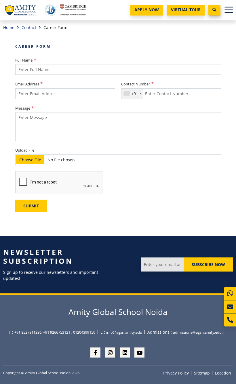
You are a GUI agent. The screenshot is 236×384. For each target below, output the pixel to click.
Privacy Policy (176, 373)
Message (22, 108)
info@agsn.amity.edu (124, 332)
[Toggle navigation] (228, 10)
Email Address (27, 84)
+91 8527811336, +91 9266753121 (42, 332)
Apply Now (146, 9)
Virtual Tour (186, 9)
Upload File (24, 150)
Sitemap (202, 373)
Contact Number (135, 84)
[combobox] (132, 94)
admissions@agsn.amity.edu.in (199, 332)
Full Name (24, 60)
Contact (29, 27)
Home (8, 27)
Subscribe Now (208, 264)
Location (223, 373)
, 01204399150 (83, 332)
